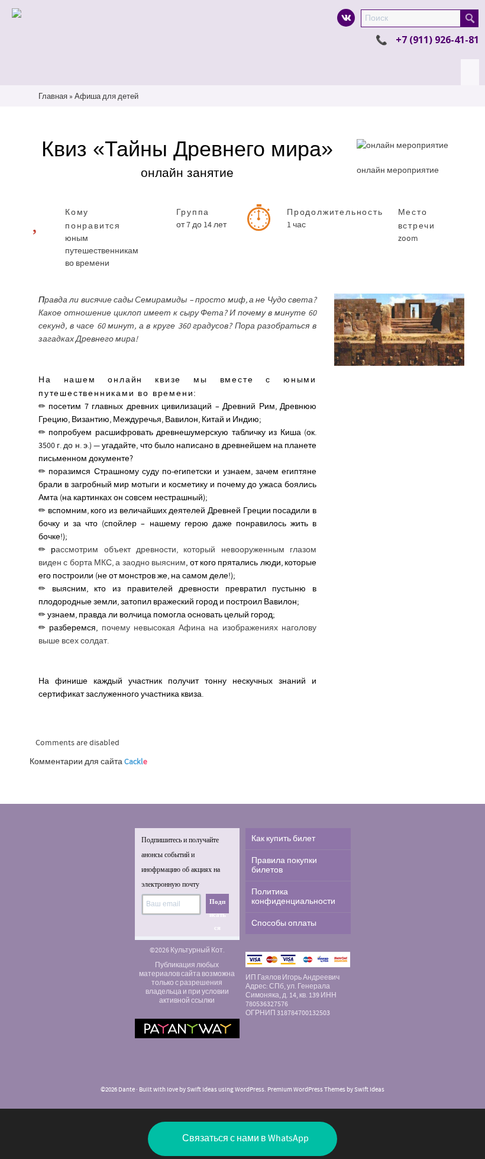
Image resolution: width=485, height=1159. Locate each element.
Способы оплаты (283, 923)
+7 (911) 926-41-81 (437, 39)
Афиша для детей (106, 96)
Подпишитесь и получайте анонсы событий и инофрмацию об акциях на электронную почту (180, 862)
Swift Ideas (202, 1090)
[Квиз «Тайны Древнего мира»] (399, 329)
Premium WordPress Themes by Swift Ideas (325, 1090)
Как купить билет (283, 838)
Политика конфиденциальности (293, 897)
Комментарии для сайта (88, 761)
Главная (52, 96)
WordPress (249, 1090)
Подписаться (217, 905)
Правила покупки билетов (284, 865)
